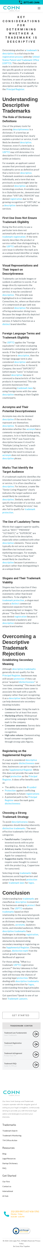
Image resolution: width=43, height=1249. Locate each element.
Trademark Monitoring (11, 1135)
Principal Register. (15, 89)
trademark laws (25, 388)
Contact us (6, 1186)
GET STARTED (21, 1015)
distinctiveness (26, 682)
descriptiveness (21, 129)
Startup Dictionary (10, 1163)
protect (31, 905)
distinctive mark (20, 950)
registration (16, 198)
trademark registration (14, 236)
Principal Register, (11, 675)
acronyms (20, 924)
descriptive (8, 53)
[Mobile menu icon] (39, 8)
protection (19, 678)
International (7, 1191)
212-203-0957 (17, 1211)
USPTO (6, 152)
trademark (31, 50)
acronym (30, 429)
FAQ (4, 1168)
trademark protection (13, 600)
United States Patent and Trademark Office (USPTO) (20, 60)
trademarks (25, 873)
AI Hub (5, 1196)
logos (31, 882)
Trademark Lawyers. (17, 998)
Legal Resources (9, 1158)
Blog (4, 1154)
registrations (32, 793)
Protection (10, 790)
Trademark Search (9, 1130)
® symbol (31, 787)
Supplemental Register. (21, 769)
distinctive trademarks (13, 828)
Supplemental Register (17, 947)
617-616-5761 (32, 1211)
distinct (6, 324)
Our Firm (6, 1181)
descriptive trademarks (24, 669)
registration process (12, 56)
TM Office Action (9, 1140)
